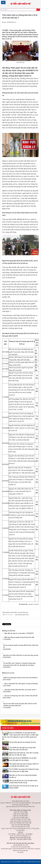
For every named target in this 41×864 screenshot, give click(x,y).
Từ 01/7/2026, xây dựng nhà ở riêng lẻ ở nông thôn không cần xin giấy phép (24, 770)
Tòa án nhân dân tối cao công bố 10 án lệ (22, 742)
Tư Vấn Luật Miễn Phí (17, 861)
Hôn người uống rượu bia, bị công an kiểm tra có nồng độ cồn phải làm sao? (23, 765)
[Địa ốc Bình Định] (20, 722)
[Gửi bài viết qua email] (30, 25)
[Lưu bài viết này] (38, 25)
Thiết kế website (27, 861)
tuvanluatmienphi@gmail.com (22, 836)
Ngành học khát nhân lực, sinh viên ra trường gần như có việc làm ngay (23, 754)
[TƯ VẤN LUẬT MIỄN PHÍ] (20, 4)
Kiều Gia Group (36, 861)
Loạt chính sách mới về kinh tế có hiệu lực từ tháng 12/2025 (23, 787)
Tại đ (36, 595)
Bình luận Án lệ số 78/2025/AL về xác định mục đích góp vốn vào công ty (23, 759)
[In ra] (34, 25)
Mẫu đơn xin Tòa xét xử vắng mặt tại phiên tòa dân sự (23, 776)
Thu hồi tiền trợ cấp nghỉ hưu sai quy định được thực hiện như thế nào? (22, 748)
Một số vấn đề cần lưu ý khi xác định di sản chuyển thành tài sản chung (23, 781)
